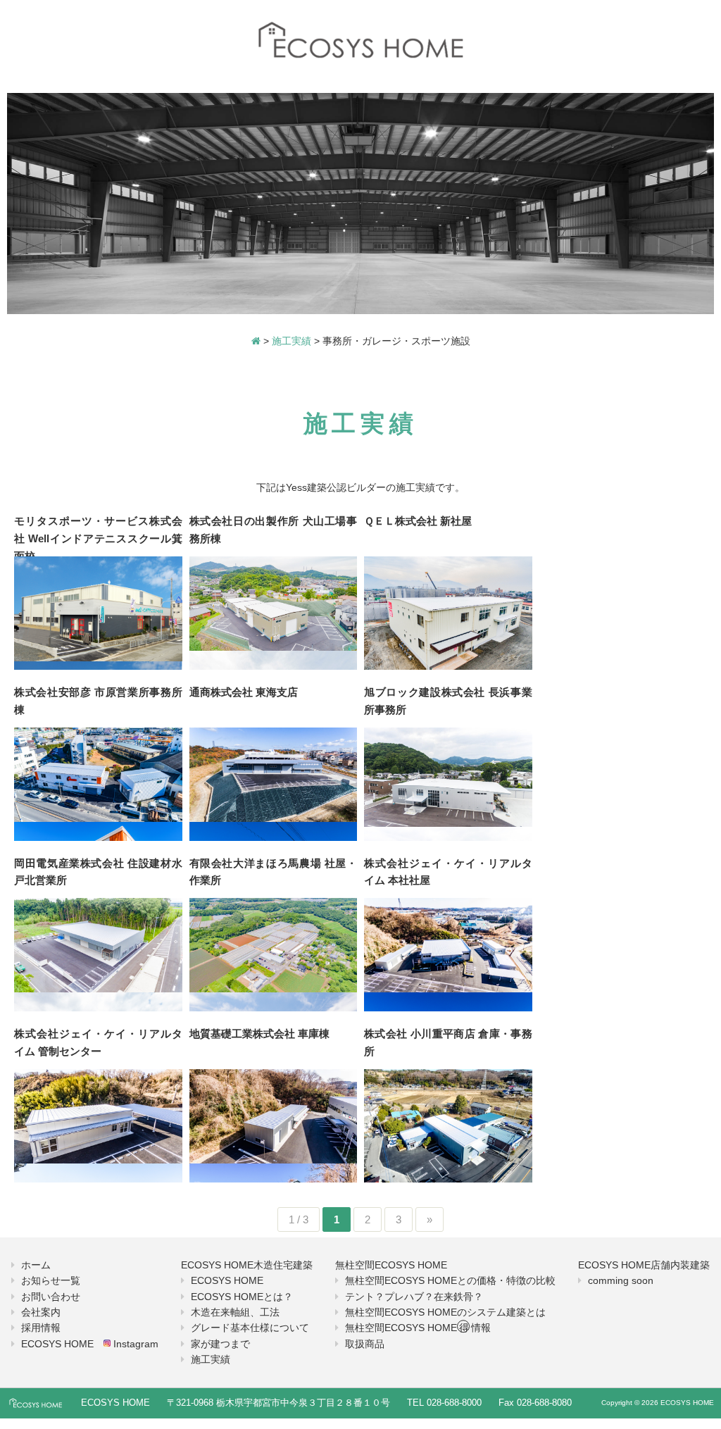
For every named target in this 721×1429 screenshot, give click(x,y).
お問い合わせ (50, 1296)
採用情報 (41, 1327)
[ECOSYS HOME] (360, 41)
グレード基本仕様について (250, 1327)
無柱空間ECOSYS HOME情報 (418, 1327)
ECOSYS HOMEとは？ (242, 1296)
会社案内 (41, 1312)
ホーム (36, 1265)
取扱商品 (364, 1343)
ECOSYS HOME (227, 1280)
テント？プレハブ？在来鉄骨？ (414, 1296)
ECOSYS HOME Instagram (89, 1343)
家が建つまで (220, 1343)
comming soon (620, 1280)
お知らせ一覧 (50, 1280)
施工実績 (210, 1359)
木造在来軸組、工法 (235, 1312)
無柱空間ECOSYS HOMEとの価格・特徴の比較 (450, 1280)
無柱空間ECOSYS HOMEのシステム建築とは (445, 1312)
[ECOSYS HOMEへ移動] (256, 341)
